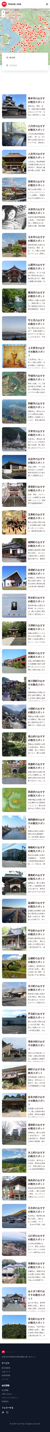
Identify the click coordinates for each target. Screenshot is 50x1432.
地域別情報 (6, 1375)
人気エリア (6, 1372)
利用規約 (5, 1401)
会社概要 (5, 1390)
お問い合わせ (7, 1394)
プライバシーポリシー (10, 1398)
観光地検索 (6, 1368)
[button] (25, 37)
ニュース (5, 1379)
